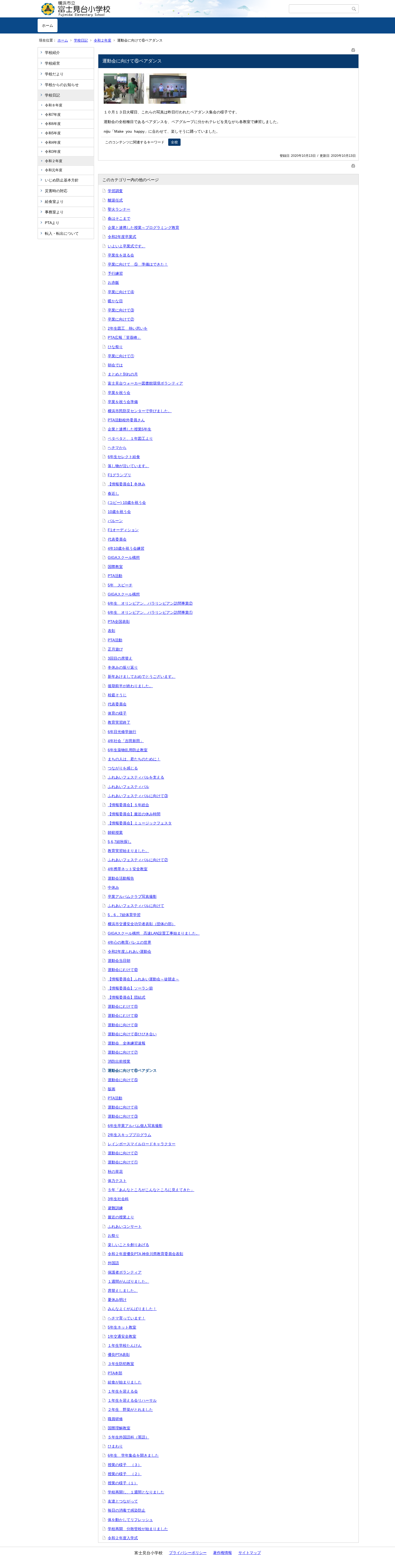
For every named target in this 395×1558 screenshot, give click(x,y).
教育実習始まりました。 (128, 851)
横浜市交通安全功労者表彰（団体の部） (141, 924)
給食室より (54, 201)
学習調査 (115, 191)
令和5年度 (53, 133)
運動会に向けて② (123, 1153)
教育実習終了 (119, 722)
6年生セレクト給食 (124, 457)
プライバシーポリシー (188, 1552)
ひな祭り (115, 347)
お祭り (113, 1235)
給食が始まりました (125, 1382)
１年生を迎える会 (123, 1391)
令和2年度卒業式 (122, 237)
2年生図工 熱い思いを (128, 328)
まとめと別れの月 (123, 374)
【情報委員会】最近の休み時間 (134, 814)
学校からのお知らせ (62, 85)
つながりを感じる (123, 768)
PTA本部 (115, 1373)
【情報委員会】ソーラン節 (130, 988)
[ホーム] (163, 9)
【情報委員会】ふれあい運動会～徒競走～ (143, 979)
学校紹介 (52, 52)
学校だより (54, 74)
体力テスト (117, 1180)
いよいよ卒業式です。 (126, 246)
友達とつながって (123, 1501)
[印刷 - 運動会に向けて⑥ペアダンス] (353, 49)
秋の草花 (115, 1171)
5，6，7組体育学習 (124, 915)
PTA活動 (115, 576)
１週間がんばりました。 (128, 1281)
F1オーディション (123, 530)
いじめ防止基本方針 (62, 180)
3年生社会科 (118, 1199)
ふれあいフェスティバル (128, 786)
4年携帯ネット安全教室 (128, 869)
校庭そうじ (117, 695)
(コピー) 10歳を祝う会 (127, 502)
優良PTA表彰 (119, 1354)
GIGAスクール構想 (124, 557)
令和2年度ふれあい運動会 (129, 951)
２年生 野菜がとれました (130, 1409)
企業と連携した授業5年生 (129, 429)
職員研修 (115, 1419)
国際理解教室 (119, 1428)
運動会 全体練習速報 (126, 1043)
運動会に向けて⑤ (123, 1080)
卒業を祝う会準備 (123, 402)
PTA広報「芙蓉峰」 (124, 337)
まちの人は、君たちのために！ (134, 759)
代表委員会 (117, 539)
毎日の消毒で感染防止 (126, 1510)
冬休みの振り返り (123, 667)
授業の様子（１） (123, 1483)
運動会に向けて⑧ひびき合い (132, 1034)
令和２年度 (102, 40)
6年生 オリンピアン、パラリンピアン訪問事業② (150, 603)
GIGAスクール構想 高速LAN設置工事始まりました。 (154, 933)
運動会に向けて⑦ (123, 1052)
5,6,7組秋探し (119, 841)
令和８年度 (53, 105)
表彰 (111, 631)
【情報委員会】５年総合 (128, 805)
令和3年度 (53, 152)
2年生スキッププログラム (129, 1135)
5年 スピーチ (120, 585)
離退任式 (115, 200)
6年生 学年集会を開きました (133, 1455)
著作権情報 (222, 1552)
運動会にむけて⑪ (123, 1006)
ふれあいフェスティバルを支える (136, 777)
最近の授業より (121, 1217)
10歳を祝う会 (119, 512)
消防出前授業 (119, 1061)
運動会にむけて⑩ (123, 1015)
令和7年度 (53, 115)
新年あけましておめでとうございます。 (141, 676)
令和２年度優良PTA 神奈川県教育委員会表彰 (145, 1254)
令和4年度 (53, 142)
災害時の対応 (56, 191)
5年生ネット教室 (122, 1327)
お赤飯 (113, 282)
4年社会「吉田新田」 (126, 741)
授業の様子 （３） (125, 1465)
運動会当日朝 (119, 960)
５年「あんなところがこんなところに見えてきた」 (151, 1190)
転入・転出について (62, 233)
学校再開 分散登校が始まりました (138, 1529)
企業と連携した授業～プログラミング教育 (143, 227)
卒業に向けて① (121, 356)
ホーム (47, 25)
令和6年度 (53, 124)
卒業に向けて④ (121, 292)
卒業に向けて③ (121, 310)
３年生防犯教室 (121, 1364)
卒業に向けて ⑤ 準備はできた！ (138, 264)
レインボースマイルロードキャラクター (141, 1144)
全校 (174, 142)
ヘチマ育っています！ (126, 1318)
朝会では (115, 365)
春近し (113, 493)
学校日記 (81, 40)
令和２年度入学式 (123, 1538)
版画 (111, 1089)
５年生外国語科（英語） (128, 1437)
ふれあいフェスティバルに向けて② (138, 860)
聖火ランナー (119, 209)
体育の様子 (117, 713)
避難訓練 (115, 1208)
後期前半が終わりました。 (130, 686)
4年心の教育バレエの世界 (129, 942)
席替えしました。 (123, 1290)
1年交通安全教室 (122, 1336)
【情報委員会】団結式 (126, 997)
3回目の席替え (120, 658)
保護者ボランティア (125, 1272)
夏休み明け (117, 1299)
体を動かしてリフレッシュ (130, 1520)
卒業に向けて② (121, 319)
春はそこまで (119, 218)
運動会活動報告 (121, 878)
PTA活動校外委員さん (126, 420)
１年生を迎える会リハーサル (132, 1400)
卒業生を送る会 (121, 255)
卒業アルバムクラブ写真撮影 (132, 896)
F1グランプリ (119, 475)
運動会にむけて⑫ (123, 970)
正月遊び (115, 649)
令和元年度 (53, 170)
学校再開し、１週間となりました (136, 1492)
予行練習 (115, 273)
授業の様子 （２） (125, 1474)
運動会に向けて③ (123, 1116)
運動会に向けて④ (123, 1107)
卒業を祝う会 (119, 393)
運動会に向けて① (123, 1162)
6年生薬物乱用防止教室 (128, 750)
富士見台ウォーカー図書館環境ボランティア (145, 383)
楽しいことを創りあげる (128, 1245)
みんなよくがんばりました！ (132, 1309)
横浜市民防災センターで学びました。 (140, 411)
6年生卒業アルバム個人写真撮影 (135, 1126)
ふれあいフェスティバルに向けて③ (138, 796)
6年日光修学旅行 (122, 732)
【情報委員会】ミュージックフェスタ (140, 823)
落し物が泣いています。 (128, 466)
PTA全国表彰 (119, 621)
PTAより (52, 223)
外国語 (113, 1263)
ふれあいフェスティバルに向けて (136, 905)
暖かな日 (115, 301)
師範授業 (115, 832)
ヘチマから (117, 447)
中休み (113, 887)
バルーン (115, 521)
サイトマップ (249, 1552)
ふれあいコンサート (125, 1226)
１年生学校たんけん (125, 1345)
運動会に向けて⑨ (123, 1025)
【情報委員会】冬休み (126, 484)
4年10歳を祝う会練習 (126, 548)
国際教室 (115, 566)
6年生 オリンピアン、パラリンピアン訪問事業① (150, 612)
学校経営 (52, 63)
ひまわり (115, 1446)
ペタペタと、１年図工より (130, 438)
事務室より (54, 212)
